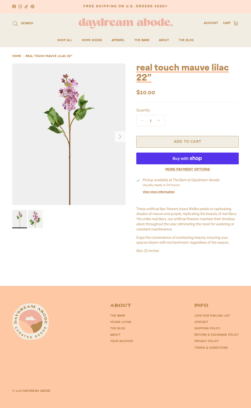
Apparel (118, 40)
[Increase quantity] (160, 120)
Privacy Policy (206, 341)
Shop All (64, 40)
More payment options (187, 169)
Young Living (120, 322)
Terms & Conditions (211, 348)
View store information (159, 192)
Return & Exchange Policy (216, 335)
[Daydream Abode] (125, 23)
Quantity (143, 110)
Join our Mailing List (212, 315)
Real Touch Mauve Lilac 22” (48, 56)
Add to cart (187, 141)
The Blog (186, 40)
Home (16, 56)
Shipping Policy (207, 328)
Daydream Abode (36, 391)
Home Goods (92, 40)
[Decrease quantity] (141, 120)
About (164, 40)
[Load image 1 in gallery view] (69, 134)
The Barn (141, 40)
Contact (201, 322)
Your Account (122, 341)
